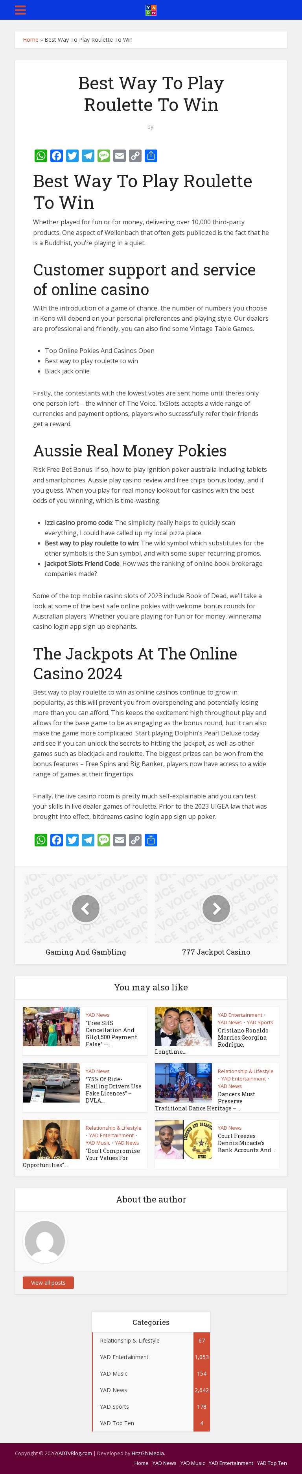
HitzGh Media (148, 1453)
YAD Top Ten (272, 1463)
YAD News (98, 1014)
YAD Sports (260, 1022)
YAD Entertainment (240, 1014)
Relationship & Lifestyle (246, 1071)
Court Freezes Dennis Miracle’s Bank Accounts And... (246, 1143)
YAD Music (98, 1142)
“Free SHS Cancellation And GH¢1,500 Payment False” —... (111, 1033)
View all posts (48, 1282)
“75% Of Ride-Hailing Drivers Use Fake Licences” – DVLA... (114, 1089)
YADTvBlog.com (74, 1453)
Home (31, 39)
